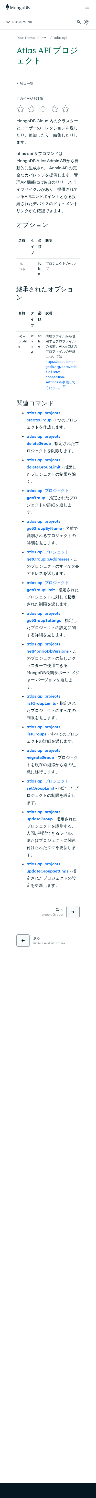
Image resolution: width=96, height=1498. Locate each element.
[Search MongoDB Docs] (78, 22)
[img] (20, 109)
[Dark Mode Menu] (86, 22)
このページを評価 (29, 98)
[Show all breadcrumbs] (44, 37)
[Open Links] (87, 7)
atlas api (60, 38)
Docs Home (25, 38)
